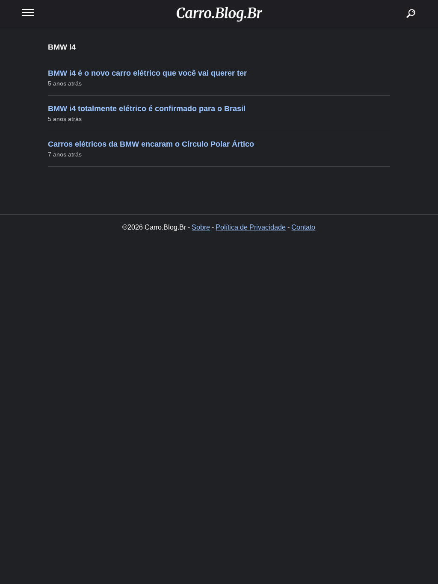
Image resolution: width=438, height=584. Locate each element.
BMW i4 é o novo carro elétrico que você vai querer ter (147, 73)
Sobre (201, 227)
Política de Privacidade (251, 227)
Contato (303, 227)
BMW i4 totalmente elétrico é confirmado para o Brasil (147, 108)
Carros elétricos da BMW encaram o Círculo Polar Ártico (151, 144)
